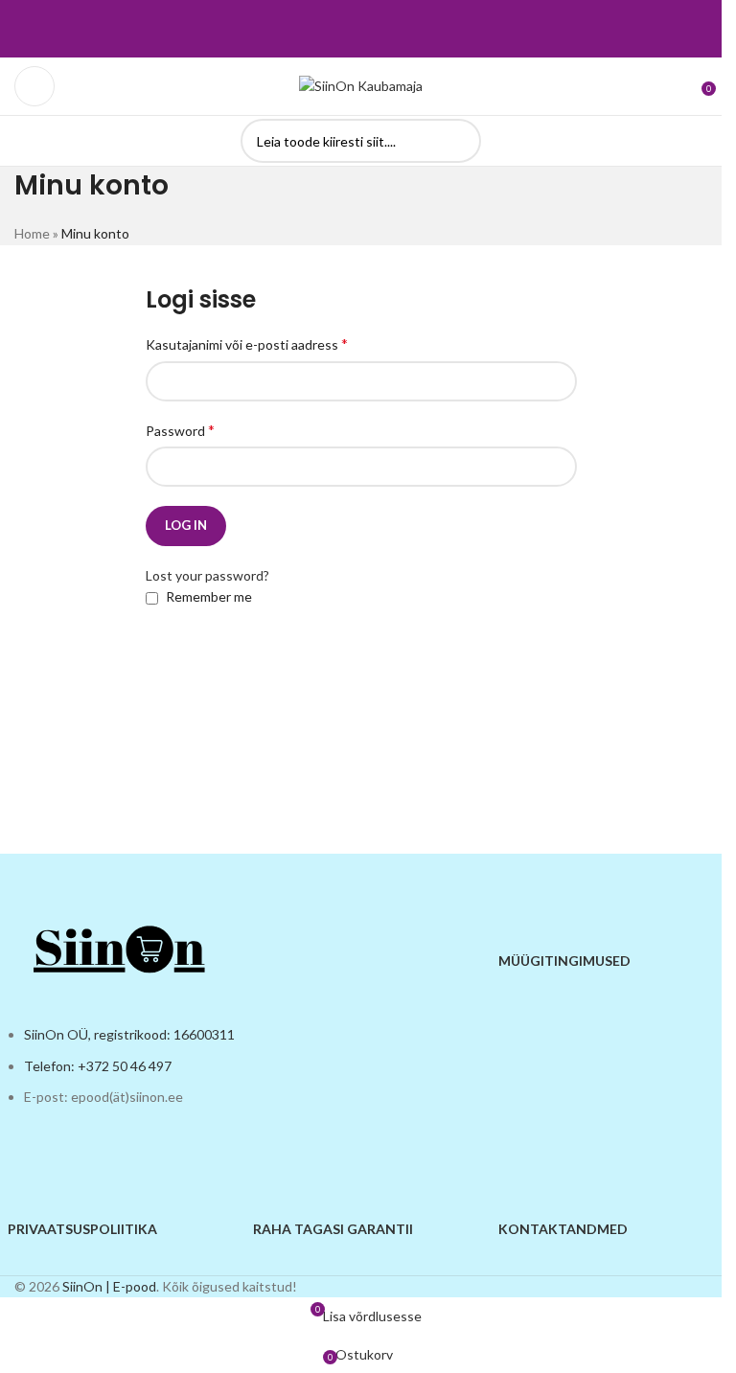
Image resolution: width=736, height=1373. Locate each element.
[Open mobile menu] (34, 86)
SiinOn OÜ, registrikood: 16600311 (129, 1034)
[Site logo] (361, 85)
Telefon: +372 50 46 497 (98, 1066)
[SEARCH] (459, 141)
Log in (186, 525)
